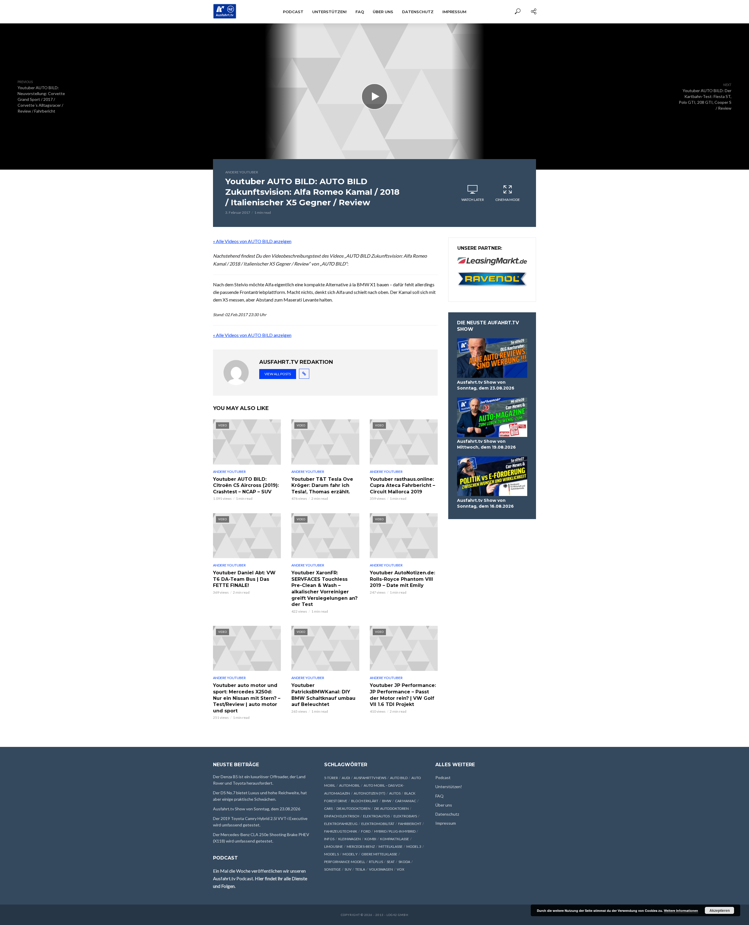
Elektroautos (376, 816)
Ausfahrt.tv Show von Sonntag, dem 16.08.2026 (485, 503)
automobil (349, 785)
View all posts (277, 374)
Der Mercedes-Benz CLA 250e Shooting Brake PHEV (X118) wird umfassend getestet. (261, 837)
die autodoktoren (391, 808)
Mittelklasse (391, 846)
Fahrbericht (409, 823)
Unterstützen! (329, 11)
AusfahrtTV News (370, 778)
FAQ (359, 11)
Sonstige (332, 869)
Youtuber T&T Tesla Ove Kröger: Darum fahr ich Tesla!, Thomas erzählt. (322, 485)
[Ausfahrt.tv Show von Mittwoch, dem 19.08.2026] (492, 417)
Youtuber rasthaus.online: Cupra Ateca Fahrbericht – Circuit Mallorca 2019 (402, 485)
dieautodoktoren (353, 808)
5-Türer (331, 778)
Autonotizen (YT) (369, 793)
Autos (395, 793)
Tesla (360, 869)
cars (328, 808)
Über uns (383, 11)
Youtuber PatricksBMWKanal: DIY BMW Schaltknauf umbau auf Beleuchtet (323, 695)
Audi (346, 778)
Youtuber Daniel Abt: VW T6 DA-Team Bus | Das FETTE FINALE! (244, 579)
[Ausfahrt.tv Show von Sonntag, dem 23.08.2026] (492, 358)
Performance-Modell (344, 861)
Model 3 (413, 846)
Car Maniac (405, 801)
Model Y (350, 854)
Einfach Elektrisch (341, 816)
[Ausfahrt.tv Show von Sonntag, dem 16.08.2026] (492, 476)
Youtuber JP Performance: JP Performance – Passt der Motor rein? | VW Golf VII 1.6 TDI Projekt (403, 695)
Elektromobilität (377, 823)
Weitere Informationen (681, 910)
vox (400, 869)
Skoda (404, 861)
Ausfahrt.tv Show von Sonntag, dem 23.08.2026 (485, 385)
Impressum (454, 11)
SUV (348, 869)
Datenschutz (418, 11)
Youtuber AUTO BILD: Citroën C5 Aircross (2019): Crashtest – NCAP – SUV (246, 485)
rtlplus (376, 861)
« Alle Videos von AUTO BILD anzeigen (252, 241)
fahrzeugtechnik (340, 831)
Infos (329, 839)
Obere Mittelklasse (379, 854)
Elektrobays (405, 816)
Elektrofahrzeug (341, 823)
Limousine (333, 846)
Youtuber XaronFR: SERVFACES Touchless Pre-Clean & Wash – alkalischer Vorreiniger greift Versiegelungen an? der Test (324, 588)
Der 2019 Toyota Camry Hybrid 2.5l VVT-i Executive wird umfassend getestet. (260, 821)
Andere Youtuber (241, 172)
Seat (391, 861)
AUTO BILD (399, 778)
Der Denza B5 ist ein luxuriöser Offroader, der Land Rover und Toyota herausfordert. (259, 780)
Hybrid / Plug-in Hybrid (394, 831)
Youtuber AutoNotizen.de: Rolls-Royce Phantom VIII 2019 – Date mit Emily (402, 579)
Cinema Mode (507, 199)
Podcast (293, 11)
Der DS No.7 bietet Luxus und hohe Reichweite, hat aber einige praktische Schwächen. (260, 796)
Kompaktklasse (394, 839)
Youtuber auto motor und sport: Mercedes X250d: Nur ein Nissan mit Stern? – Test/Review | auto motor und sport (246, 698)
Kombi (370, 839)
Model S (331, 854)
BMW (386, 801)
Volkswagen (381, 869)
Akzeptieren (720, 910)
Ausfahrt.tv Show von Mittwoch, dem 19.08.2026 (486, 444)
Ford (365, 831)
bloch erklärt (364, 801)
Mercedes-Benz (361, 846)
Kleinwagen (349, 839)
